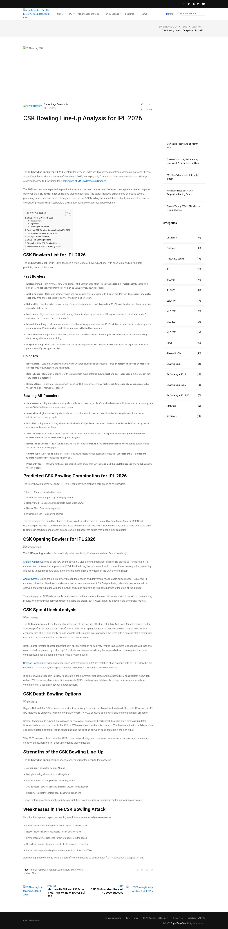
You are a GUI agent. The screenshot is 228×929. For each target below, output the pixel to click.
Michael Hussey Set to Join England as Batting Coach (180, 192)
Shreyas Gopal (31, 663)
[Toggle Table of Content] (66, 213)
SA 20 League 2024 (184, 374)
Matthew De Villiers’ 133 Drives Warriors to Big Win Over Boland (66, 892)
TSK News (184, 416)
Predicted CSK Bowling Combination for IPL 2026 (48, 230)
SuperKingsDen (178, 923)
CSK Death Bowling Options (39, 240)
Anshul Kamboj (31, 578)
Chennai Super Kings (58, 869)
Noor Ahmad (30, 725)
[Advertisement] (88, 71)
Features (129, 14)
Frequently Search (184, 258)
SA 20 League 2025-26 (184, 395)
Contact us (178, 918)
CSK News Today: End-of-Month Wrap (182, 146)
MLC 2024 (184, 321)
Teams (143, 14)
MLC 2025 (184, 332)
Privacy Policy (132, 918)
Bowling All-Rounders (40, 227)
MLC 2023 (184, 311)
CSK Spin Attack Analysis (38, 236)
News (60, 14)
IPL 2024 (184, 279)
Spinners (35, 224)
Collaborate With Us (196, 918)
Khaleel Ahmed (31, 561)
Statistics (184, 406)
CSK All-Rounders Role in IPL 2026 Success (107, 891)
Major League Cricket (88, 14)
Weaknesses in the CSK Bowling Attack (44, 246)
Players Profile (184, 353)
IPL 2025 (184, 290)
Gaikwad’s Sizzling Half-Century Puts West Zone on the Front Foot (183, 161)
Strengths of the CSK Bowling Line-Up (43, 243)
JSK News (184, 300)
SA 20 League (112, 14)
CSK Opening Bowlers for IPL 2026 (42, 233)
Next (121, 886)
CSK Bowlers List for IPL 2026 (40, 218)
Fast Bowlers (36, 221)
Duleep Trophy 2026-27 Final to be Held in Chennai (183, 208)
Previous (51, 886)
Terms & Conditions (112, 918)
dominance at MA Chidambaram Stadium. (85, 181)
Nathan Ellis (30, 873)
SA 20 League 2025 (184, 385)
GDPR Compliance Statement (155, 918)
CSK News (184, 237)
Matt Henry (77, 869)
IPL (70, 14)
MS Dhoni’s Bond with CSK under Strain (183, 177)
